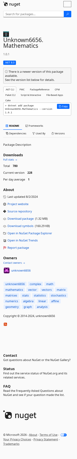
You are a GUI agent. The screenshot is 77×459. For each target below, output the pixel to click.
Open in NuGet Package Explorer (30, 233)
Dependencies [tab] (17, 133)
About (33, 435)
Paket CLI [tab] (10, 95)
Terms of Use (48, 435)
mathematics (14, 290)
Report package (18, 248)
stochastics (58, 295)
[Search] (67, 14)
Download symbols (20, 226)
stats (25, 295)
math (49, 284)
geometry (12, 307)
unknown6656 (21, 270)
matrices (11, 295)
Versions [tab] (59, 133)
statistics (40, 295)
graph (28, 307)
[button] (63, 106)
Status (9, 368)
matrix (61, 290)
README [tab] (13, 125)
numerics (11, 301)
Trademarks (11, 444)
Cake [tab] (8, 100)
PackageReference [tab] (39, 89)
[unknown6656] (6, 270)
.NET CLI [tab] (9, 89)
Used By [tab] (40, 133)
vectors (47, 290)
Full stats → (10, 159)
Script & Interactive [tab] (31, 95)
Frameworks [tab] (35, 125)
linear (42, 301)
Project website (18, 204)
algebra (28, 301)
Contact (10, 355)
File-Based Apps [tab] (54, 95)
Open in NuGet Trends (23, 240)
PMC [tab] (22, 89)
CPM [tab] (57, 89)
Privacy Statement (45, 439)
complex (35, 284)
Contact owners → (14, 262)
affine (55, 301)
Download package (21, 219)
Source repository (20, 211)
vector (32, 290)
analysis (42, 307)
